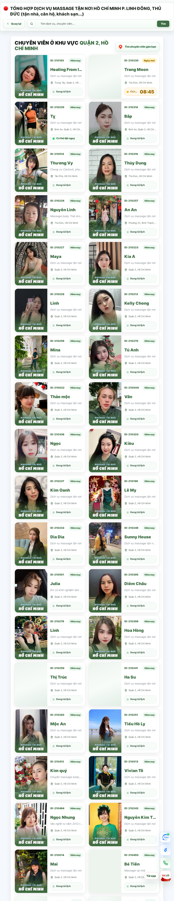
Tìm (163, 23)
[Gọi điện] (165, 862)
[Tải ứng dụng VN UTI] (165, 875)
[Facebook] (165, 850)
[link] (50, 77)
